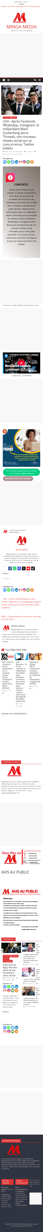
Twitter (20, 154)
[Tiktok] (33, 568)
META (10, 154)
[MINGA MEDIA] (3, 80)
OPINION (15, 956)
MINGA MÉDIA (19, 151)
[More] (32, 162)
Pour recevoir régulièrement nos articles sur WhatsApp (21, 472)
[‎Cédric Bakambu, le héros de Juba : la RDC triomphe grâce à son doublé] (28, 969)
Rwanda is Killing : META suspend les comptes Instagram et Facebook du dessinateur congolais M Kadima (35, 673)
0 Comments (29, 151)
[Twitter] (12, 162)
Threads (15, 154)
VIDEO (14, 117)
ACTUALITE (7, 117)
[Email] (28, 162)
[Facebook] (4, 162)
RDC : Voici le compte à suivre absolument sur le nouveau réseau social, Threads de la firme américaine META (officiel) (7, 675)
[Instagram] (24, 162)
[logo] (15, 1145)
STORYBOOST (8, 961)
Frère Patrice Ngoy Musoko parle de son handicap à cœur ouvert (10, 970)
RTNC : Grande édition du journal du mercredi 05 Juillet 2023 (21, 618)
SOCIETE (6, 959)
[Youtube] (28, 568)
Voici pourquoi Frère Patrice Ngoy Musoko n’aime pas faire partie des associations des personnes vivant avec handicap (32, 953)
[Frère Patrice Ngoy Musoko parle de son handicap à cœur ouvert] (11, 944)
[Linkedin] (16, 162)
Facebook (5, 154)
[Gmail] (20, 162)
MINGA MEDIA (21, 26)
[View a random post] (39, 80)
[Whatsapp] (8, 162)
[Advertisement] (21, 54)
